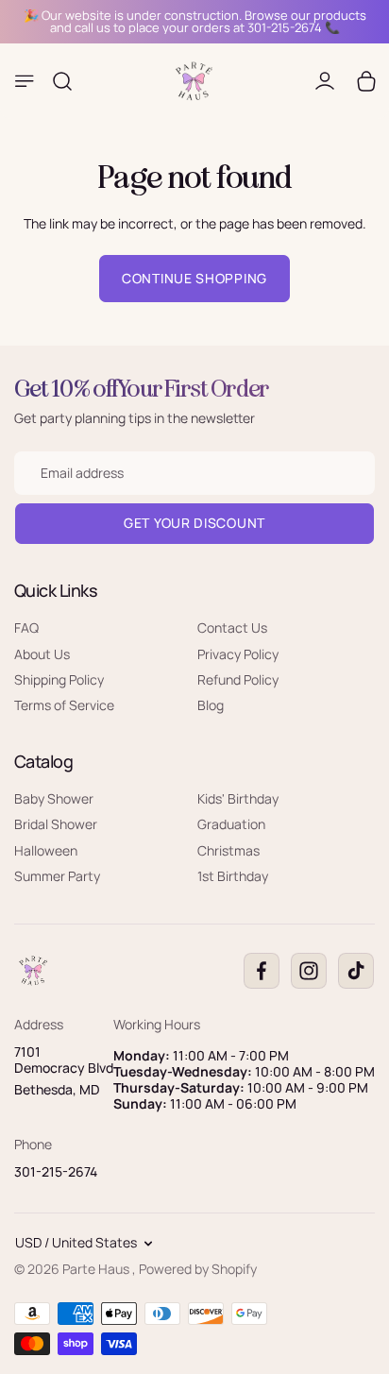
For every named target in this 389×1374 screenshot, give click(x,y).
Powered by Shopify (198, 1269)
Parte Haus (97, 1269)
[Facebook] (261, 971)
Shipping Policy (59, 679)
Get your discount (194, 523)
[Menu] (24, 81)
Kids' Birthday (238, 798)
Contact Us (232, 627)
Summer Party (57, 876)
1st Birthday (232, 876)
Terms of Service (64, 705)
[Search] (62, 81)
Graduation (231, 824)
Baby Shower (53, 798)
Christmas (228, 850)
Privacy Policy (238, 654)
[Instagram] (309, 971)
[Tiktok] (356, 971)
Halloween (45, 850)
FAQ (26, 627)
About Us (42, 654)
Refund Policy (238, 679)
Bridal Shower (55, 824)
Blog (210, 705)
